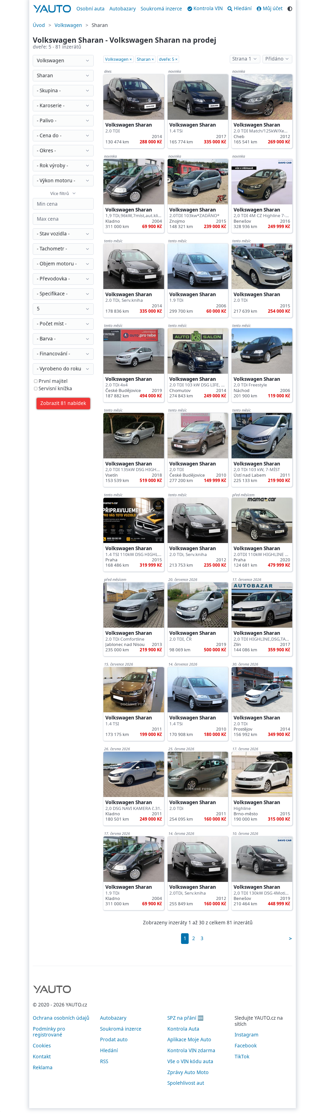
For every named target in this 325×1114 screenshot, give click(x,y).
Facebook (246, 1045)
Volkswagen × (118, 59)
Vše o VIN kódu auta (190, 1061)
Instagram (246, 1034)
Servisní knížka (54, 389)
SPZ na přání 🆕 (185, 1018)
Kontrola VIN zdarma (191, 1050)
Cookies (42, 1045)
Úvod (39, 25)
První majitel (52, 381)
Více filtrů (59, 193)
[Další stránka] (290, 938)
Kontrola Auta (183, 1029)
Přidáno (274, 58)
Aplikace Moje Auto (189, 1039)
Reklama (43, 1067)
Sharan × (145, 59)
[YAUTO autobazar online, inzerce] (52, 9)
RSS (104, 1061)
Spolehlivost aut (185, 1083)
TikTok (242, 1056)
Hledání (109, 1050)
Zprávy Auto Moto (188, 1072)
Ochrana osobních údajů (61, 1018)
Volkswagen (68, 25)
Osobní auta (90, 8)
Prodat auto (114, 1039)
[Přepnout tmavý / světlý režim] (289, 8)
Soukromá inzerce (161, 8)
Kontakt (42, 1056)
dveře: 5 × (168, 59)
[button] (63, 403)
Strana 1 (241, 58)
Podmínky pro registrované (49, 1032)
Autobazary (122, 8)
